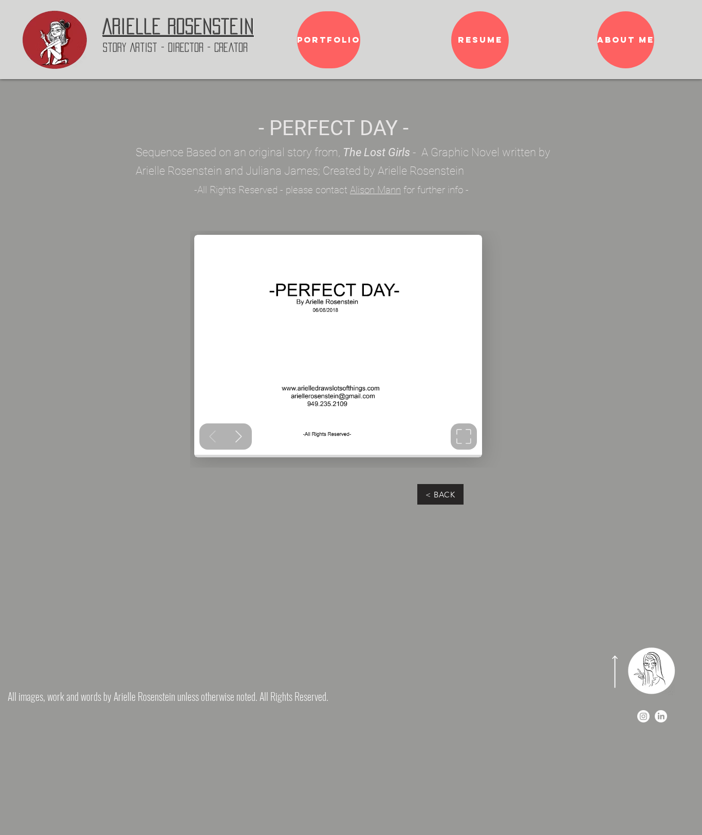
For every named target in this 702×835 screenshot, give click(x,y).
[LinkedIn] (661, 716)
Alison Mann (375, 190)
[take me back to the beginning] (54, 40)
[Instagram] (643, 716)
